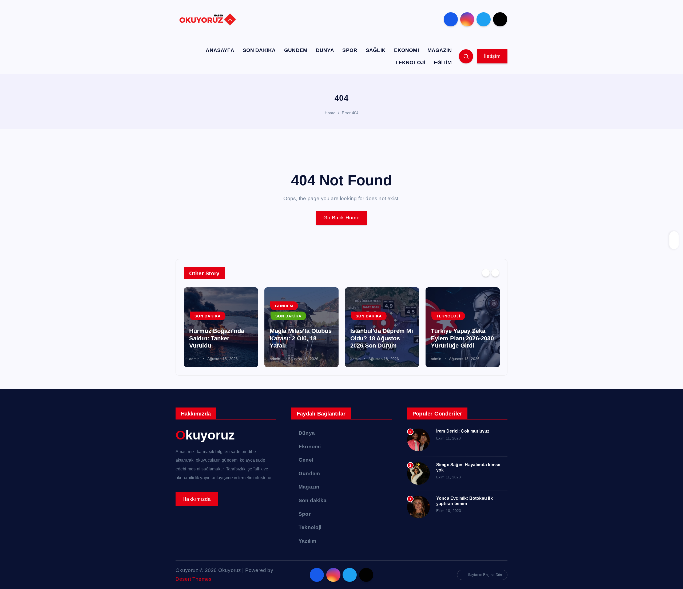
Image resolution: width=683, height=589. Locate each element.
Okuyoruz (205, 435)
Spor (305, 514)
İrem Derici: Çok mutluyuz (463, 431)
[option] (197, 327)
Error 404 (350, 113)
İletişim (492, 56)
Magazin (309, 487)
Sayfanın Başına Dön (485, 575)
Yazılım (307, 541)
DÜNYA (325, 50)
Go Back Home (341, 217)
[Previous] (486, 273)
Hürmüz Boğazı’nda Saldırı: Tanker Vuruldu (192, 338)
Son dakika (184, 316)
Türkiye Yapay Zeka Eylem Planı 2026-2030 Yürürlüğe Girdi (438, 338)
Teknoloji (424, 316)
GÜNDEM (295, 50)
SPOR (349, 50)
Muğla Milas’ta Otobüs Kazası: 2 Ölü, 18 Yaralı (277, 338)
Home (330, 113)
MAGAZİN (439, 50)
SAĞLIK (376, 50)
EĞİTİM (443, 62)
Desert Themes (194, 579)
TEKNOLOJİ (410, 62)
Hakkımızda (196, 499)
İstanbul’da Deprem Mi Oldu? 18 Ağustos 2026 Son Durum (357, 338)
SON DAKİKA (259, 50)
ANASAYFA (220, 50)
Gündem (260, 306)
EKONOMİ (406, 50)
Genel (500, 316)
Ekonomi (310, 446)
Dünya (307, 433)
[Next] (495, 273)
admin (251, 359)
